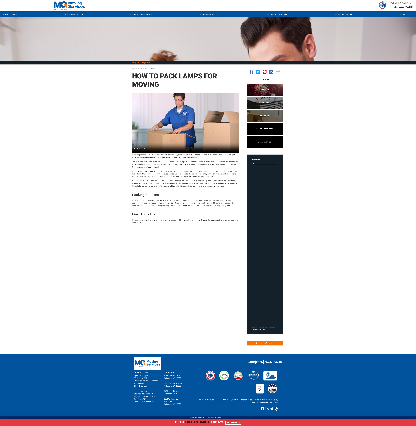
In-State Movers (75, 14)
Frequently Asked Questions (227, 400)
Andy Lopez (155, 69)
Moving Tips (264, 116)
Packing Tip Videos (264, 129)
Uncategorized (144, 63)
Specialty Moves (345, 14)
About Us (407, 14)
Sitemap (255, 402)
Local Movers (11, 14)
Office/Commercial (211, 14)
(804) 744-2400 (401, 7)
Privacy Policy (272, 400)
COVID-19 (265, 90)
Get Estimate (233, 422)
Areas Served (246, 400)
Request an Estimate (265, 343)
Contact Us (204, 400)
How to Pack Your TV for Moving (263, 327)
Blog (134, 63)
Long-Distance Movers (142, 14)
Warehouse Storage (279, 14)
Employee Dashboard (269, 402)
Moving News (265, 103)
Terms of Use (259, 400)
